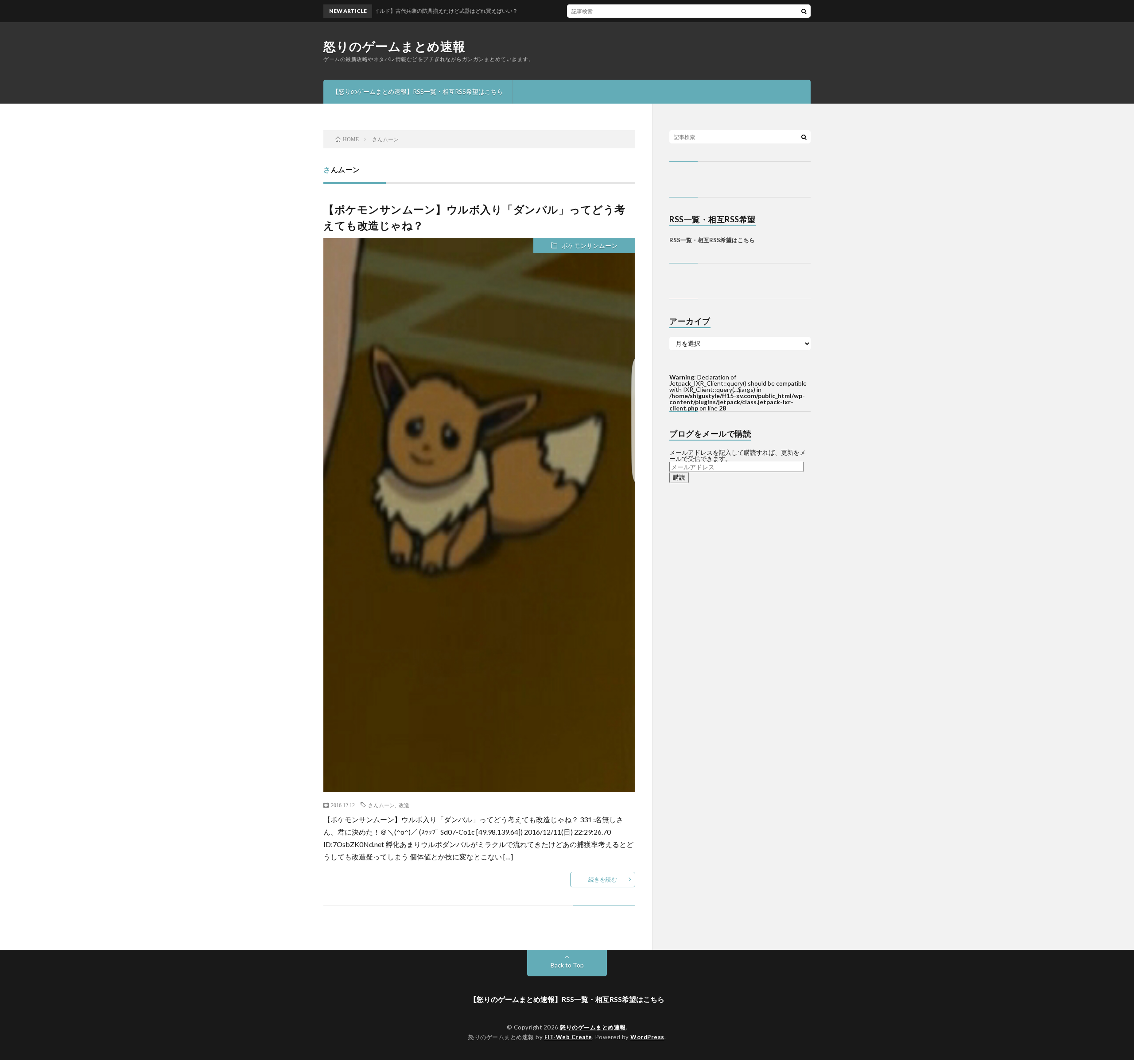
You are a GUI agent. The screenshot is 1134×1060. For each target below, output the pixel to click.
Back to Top (567, 965)
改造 (404, 805)
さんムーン (381, 805)
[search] (804, 11)
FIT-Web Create (568, 1037)
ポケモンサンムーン (589, 245)
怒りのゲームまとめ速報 (394, 46)
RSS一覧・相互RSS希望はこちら (712, 240)
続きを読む (602, 879)
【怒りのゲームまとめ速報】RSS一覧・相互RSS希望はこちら (417, 91)
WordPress (647, 1037)
